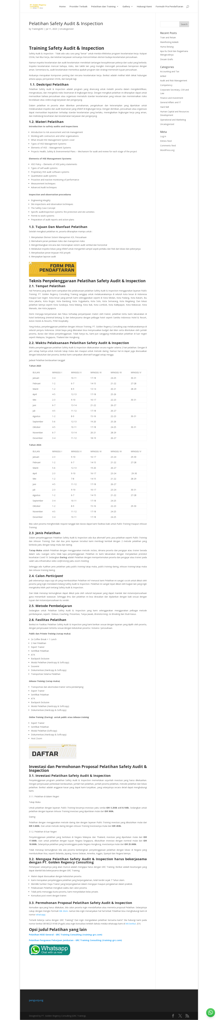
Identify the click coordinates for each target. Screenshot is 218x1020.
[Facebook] (173, 1016)
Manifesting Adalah (169, 42)
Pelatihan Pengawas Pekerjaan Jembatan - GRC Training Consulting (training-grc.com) (75, 940)
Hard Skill (164, 107)
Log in (163, 136)
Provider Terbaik (78, 6)
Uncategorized (66, 28)
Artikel (163, 76)
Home (62, 6)
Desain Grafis (166, 59)
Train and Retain (168, 37)
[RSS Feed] (187, 1016)
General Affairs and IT (170, 102)
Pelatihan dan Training (103, 6)
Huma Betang (167, 46)
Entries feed (166, 141)
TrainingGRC (38, 28)
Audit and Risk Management (173, 80)
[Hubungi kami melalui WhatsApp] (210, 1012)
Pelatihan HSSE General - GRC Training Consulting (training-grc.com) (65, 934)
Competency (166, 85)
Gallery (126, 6)
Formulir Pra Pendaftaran (169, 6)
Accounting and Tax (169, 71)
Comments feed (168, 145)
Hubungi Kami (144, 6)
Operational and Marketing (173, 119)
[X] (180, 1016)
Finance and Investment (171, 97)
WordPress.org (167, 150)
